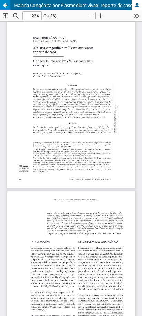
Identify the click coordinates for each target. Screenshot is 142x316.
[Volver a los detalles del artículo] (5, 5)
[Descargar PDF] (137, 5)
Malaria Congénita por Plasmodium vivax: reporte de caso (73, 5)
